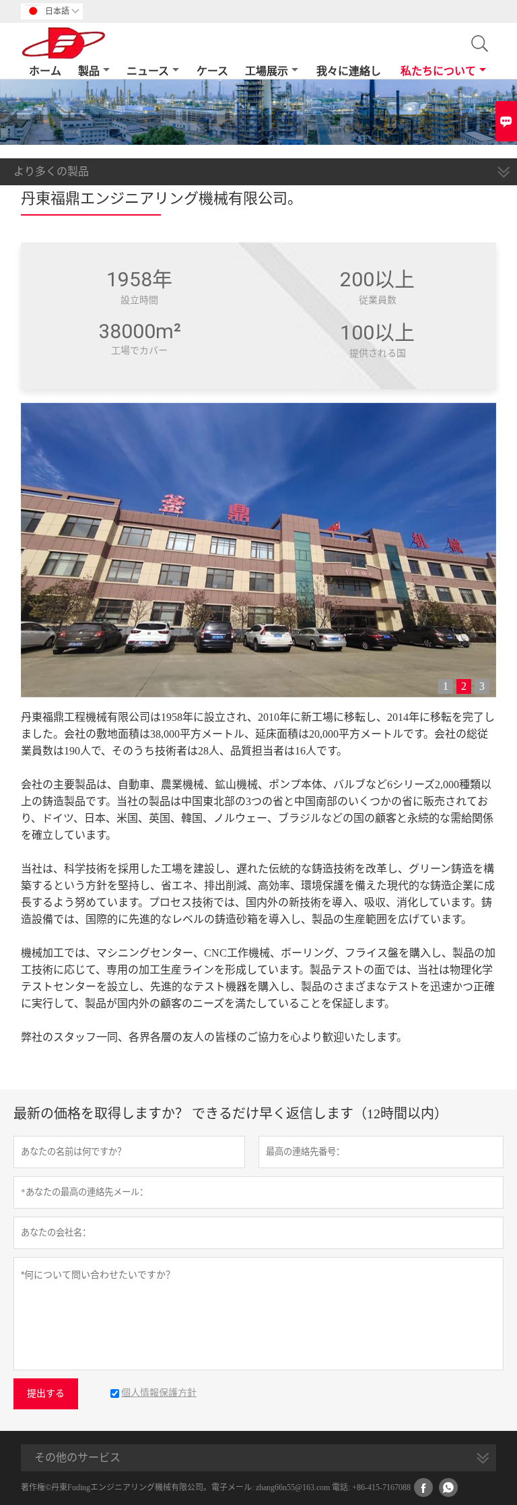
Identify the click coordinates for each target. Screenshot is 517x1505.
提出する (46, 1393)
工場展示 (266, 71)
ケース (212, 71)
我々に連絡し (348, 71)
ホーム (45, 71)
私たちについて (438, 71)
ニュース (148, 71)
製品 (89, 71)
